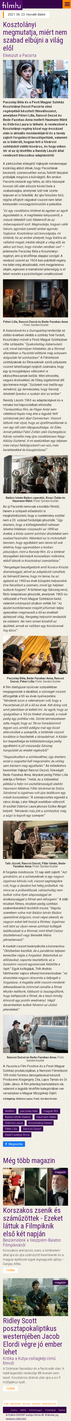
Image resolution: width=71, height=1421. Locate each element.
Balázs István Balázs (18, 1117)
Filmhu (14, 1410)
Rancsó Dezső (32, 1128)
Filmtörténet (50, 1410)
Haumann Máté (46, 1117)
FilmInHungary (35, 1410)
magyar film (50, 1111)
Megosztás (15, 1144)
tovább (10, 1270)
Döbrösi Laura (14, 1123)
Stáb (6, 1404)
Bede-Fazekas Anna (17, 1134)
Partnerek (15, 1404)
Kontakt (36, 1404)
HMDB (23, 1410)
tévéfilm (9, 1111)
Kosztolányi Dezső (40, 1123)
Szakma (62, 1410)
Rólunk (26, 1404)
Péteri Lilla (11, 1128)
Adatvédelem (49, 1404)
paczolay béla (28, 1111)
